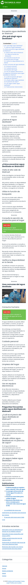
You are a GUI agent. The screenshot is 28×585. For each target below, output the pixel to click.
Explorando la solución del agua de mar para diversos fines (13, 543)
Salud (4, 573)
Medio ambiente (7, 571)
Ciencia (4, 566)
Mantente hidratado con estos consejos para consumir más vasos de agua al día (16, 503)
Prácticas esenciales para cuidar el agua (15, 497)
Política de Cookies (16, 583)
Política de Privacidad (14, 581)
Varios (4, 576)
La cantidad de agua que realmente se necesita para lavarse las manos (14, 512)
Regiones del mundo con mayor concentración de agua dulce (12, 547)
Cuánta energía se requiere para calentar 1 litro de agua (15, 488)
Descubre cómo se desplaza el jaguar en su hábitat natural (12, 530)
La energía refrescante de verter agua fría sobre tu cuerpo (14, 493)
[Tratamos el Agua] (11, 2)
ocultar (14, 43)
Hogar (4, 568)
